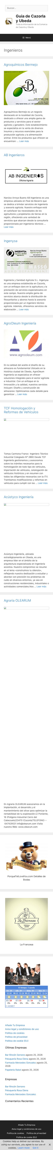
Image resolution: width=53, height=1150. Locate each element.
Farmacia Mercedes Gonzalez (20, 1062)
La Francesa (26, 919)
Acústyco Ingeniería (18, 497)
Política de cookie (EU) (16, 1041)
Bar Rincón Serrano (15, 1055)
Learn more (24, 1148)
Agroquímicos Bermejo (21, 65)
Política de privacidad (16, 1037)
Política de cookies (14, 1033)
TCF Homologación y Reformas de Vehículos (21, 410)
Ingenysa (10, 241)
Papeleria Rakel (13, 1070)
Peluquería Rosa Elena (16, 1059)
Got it (35, 1148)
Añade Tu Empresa (15, 1025)
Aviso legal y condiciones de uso (22, 1029)
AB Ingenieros (14, 155)
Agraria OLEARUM (17, 600)
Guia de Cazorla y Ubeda (30, 18)
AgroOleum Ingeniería (20, 323)
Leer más (24, 141)
